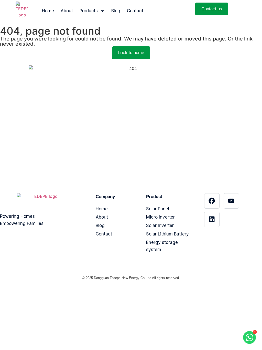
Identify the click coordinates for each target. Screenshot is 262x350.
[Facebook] (212, 201)
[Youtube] (231, 201)
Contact (135, 10)
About (67, 10)
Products (89, 10)
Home (48, 10)
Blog (115, 10)
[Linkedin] (212, 219)
